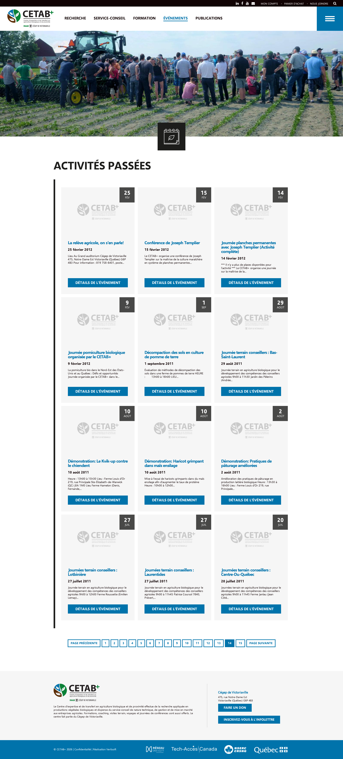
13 (219, 643)
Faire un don (235, 708)
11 (197, 643)
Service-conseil (109, 18)
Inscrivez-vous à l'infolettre (249, 719)
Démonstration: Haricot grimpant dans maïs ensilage (174, 463)
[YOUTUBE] (247, 3)
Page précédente (84, 643)
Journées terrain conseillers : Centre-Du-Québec (245, 572)
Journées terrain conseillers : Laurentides (169, 572)
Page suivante (261, 643)
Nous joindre (319, 3)
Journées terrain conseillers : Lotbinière (92, 572)
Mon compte (269, 3)
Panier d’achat (294, 3)
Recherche (75, 18)
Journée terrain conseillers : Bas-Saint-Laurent (249, 355)
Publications (209, 18)
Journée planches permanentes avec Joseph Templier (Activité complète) (248, 247)
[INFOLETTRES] (253, 3)
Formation (144, 18)
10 (187, 643)
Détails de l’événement (97, 282)
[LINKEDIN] (237, 3)
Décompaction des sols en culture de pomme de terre (174, 355)
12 (208, 643)
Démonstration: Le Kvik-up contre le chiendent (98, 463)
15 (240, 643)
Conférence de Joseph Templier (172, 243)
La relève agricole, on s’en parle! (96, 243)
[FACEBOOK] (242, 3)
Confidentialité (82, 749)
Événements (175, 18)
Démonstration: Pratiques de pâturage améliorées (246, 463)
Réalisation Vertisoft (104, 749)
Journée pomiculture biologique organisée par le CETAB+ (96, 355)
